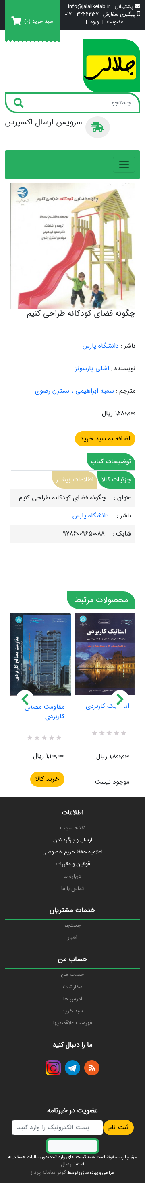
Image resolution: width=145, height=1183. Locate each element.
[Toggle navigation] (124, 165)
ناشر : (128, 346)
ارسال (67, 1164)
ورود (94, 22)
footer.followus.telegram (72, 1067)
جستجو (72, 925)
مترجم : (125, 391)
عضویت (115, 22)
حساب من (72, 974)
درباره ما (72, 876)
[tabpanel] (72, 516)
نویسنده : (123, 368)
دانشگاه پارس (101, 346)
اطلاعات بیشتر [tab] (74, 479)
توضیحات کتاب (111, 461)
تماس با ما (72, 888)
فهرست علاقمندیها (72, 1023)
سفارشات (73, 987)
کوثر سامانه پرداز (48, 1172)
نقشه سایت (72, 828)
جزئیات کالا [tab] (116, 479)
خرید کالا (47, 779)
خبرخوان (91, 1067)
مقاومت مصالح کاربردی (44, 711)
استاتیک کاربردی (107, 706)
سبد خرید (72, 1011)
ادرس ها (72, 999)
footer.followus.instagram (53, 1067)
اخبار (72, 937)
